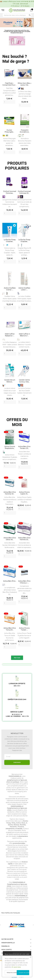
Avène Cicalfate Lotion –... (24, 289)
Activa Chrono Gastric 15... (24, 493)
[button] (17, 658)
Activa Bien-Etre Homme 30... (10, 493)
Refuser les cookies (12, 972)
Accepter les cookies (24, 972)
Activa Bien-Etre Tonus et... (10, 629)
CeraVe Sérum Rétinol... (9, 381)
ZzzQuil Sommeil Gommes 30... (24, 192)
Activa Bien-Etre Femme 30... (24, 538)
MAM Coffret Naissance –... (10, 335)
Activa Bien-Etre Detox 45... (10, 538)
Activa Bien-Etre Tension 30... (24, 447)
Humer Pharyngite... (9, 131)
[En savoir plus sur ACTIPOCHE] (17, 925)
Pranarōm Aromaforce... (25, 131)
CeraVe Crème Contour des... (24, 381)
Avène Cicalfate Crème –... (10, 289)
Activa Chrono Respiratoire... (9, 447)
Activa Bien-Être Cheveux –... (24, 582)
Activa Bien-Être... (9, 581)
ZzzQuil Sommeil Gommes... (9, 192)
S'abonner (17, 762)
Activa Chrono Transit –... (24, 629)
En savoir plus (16, 967)
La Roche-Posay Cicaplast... (10, 240)
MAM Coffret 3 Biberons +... (24, 335)
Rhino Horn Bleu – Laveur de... (25, 84)
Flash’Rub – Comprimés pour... (9, 84)
